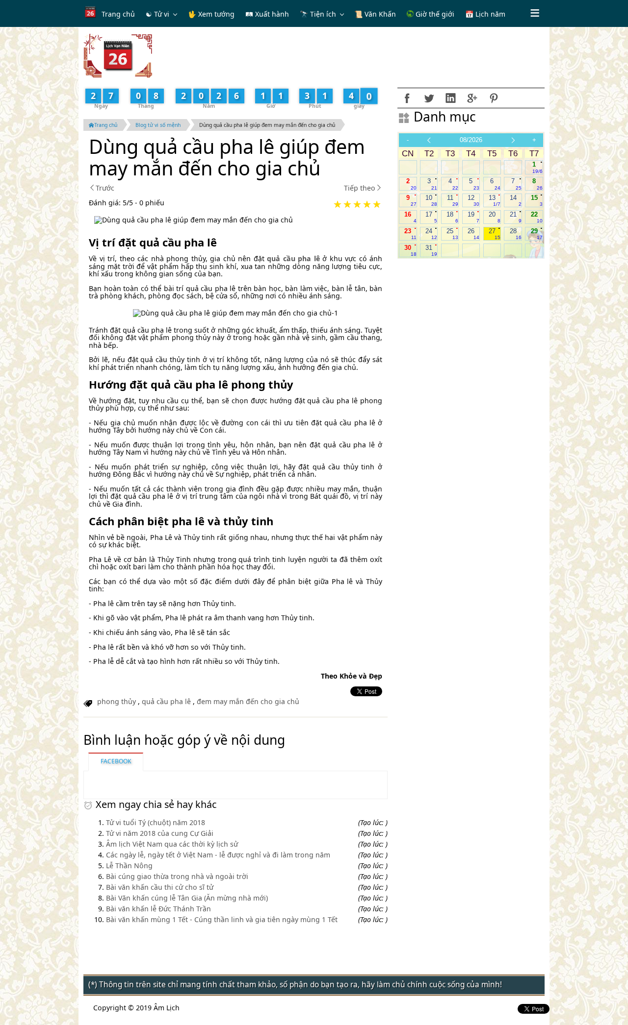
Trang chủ (118, 14)
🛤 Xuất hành (267, 14)
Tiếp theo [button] (359, 188)
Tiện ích (323, 14)
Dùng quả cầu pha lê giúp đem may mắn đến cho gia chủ (267, 125)
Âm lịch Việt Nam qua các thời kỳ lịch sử (172, 844)
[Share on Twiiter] (429, 98)
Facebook (116, 761)
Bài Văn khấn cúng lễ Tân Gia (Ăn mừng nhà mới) (187, 898)
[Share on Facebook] (407, 98)
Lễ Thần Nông (129, 865)
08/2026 (471, 140)
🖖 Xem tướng (211, 14)
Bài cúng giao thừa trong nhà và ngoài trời (177, 876)
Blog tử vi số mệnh (158, 125)
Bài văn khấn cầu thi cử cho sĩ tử (159, 887)
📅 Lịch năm (485, 14)
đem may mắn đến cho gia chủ (248, 701)
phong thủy (116, 701)
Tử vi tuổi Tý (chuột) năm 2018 (155, 822)
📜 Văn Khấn (375, 14)
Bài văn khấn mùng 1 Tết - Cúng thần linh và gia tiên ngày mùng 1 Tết (222, 919)
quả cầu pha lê (166, 701)
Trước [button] (105, 188)
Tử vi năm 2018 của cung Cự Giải (159, 833)
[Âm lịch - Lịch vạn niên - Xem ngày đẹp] (118, 55)
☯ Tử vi (157, 14)
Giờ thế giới (434, 14)
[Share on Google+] (472, 98)
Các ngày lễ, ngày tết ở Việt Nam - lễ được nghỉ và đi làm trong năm (218, 854)
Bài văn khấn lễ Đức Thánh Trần (158, 908)
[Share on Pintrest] (493, 98)
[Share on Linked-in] (450, 98)
